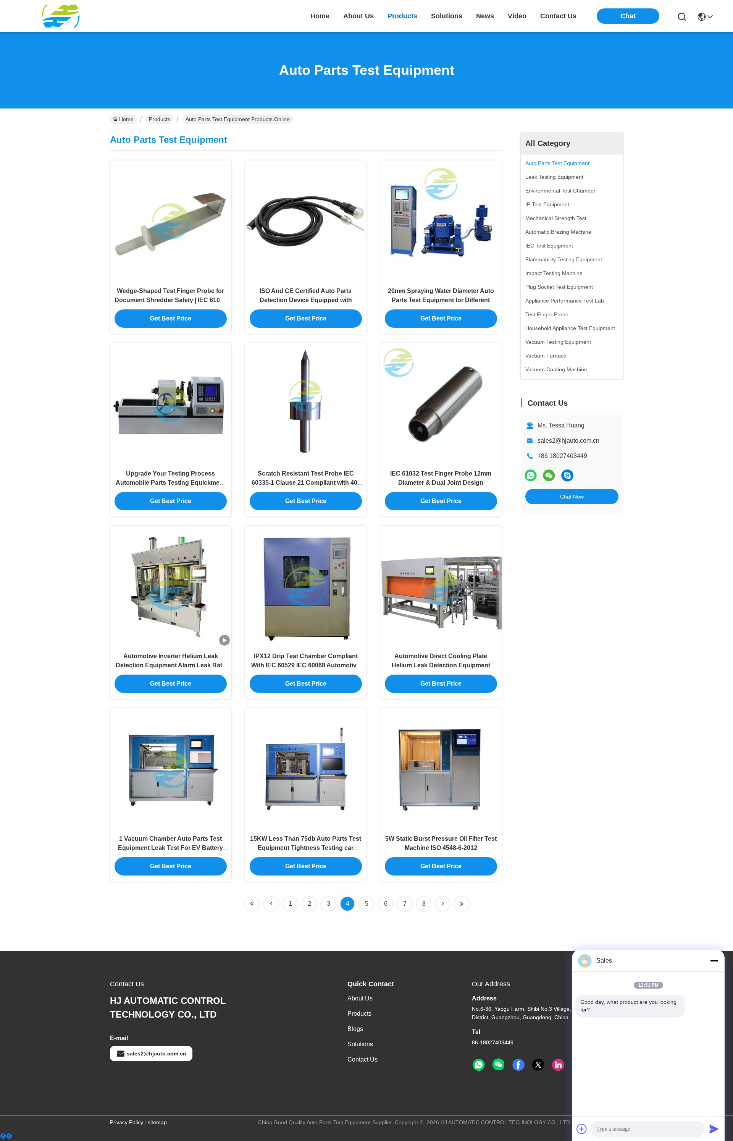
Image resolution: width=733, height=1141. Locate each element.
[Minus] (713, 960)
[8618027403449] (479, 1065)
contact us (558, 16)
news (485, 16)
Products (159, 119)
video (517, 16)
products (402, 16)
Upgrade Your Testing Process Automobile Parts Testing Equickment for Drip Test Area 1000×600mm (170, 482)
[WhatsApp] (531, 475)
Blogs (355, 1029)
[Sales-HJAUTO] (567, 475)
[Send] (714, 1128)
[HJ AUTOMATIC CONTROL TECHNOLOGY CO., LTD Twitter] (538, 1065)
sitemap (157, 1122)
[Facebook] (6, 1136)
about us (358, 16)
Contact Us (362, 1059)
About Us (360, 998)
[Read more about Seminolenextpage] (252, 904)
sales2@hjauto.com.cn (568, 440)
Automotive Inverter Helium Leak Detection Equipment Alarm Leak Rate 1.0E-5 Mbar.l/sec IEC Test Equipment (171, 665)
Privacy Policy (126, 1122)
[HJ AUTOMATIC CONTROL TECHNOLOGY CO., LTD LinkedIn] (558, 1065)
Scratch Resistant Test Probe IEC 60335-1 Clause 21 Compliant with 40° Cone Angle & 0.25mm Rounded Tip (306, 482)
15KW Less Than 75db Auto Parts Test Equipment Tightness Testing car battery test (305, 847)
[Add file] (581, 1128)
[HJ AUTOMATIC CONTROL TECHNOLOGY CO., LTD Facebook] (518, 1065)
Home (319, 16)
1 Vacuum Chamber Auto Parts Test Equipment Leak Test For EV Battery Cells (170, 847)
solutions (446, 16)
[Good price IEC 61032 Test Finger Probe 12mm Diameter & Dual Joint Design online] (441, 403)
